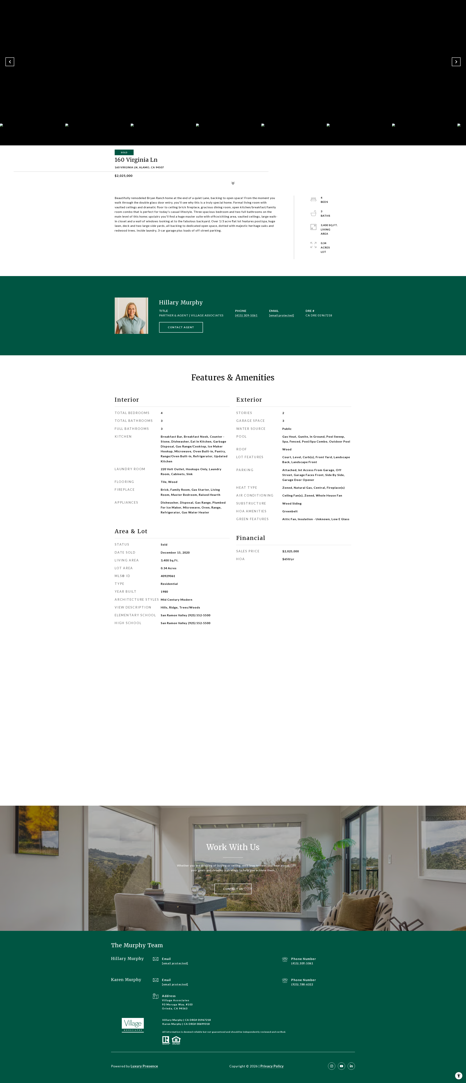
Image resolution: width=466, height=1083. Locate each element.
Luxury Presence (144, 1066)
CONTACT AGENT (181, 327)
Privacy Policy (272, 1066)
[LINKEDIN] (351, 1066)
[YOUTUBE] (341, 1066)
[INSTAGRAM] (331, 1066)
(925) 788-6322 (302, 984)
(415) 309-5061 (246, 315)
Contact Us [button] (233, 888)
